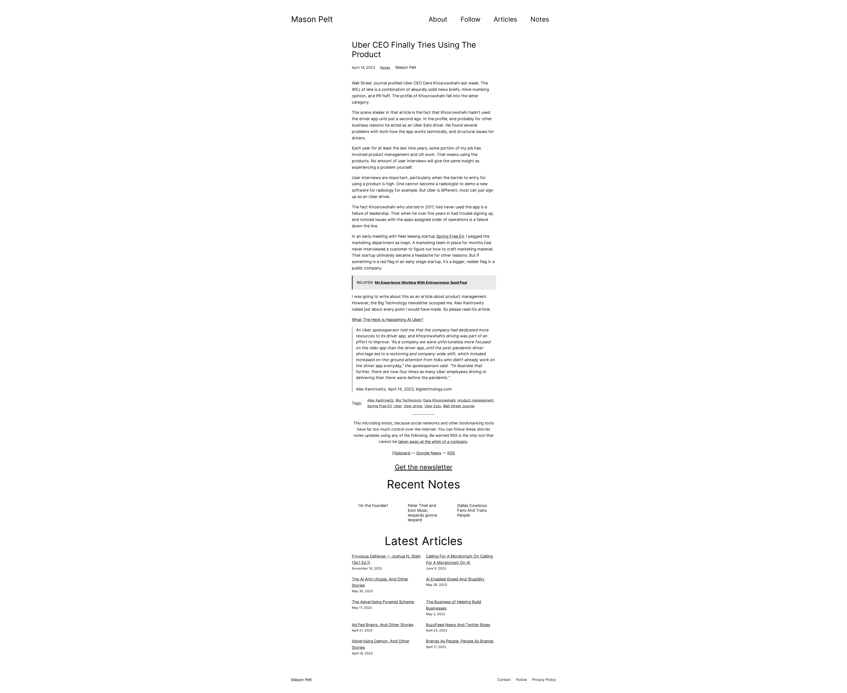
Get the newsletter (423, 467)
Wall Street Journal (458, 406)
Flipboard (401, 453)
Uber (398, 406)
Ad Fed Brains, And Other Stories (382, 624)
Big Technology (408, 400)
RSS (451, 453)
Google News (428, 453)
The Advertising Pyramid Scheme (383, 602)
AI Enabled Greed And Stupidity (455, 579)
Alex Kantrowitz (380, 400)
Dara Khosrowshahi (439, 400)
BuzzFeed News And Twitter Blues (458, 624)
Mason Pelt (312, 19)
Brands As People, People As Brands (459, 641)
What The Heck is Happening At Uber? (387, 319)
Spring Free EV (450, 236)
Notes (385, 67)
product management (475, 400)
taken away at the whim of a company (432, 441)
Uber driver (413, 406)
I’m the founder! (373, 505)
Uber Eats (432, 406)
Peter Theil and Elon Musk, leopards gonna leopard (422, 512)
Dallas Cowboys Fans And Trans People (472, 510)
